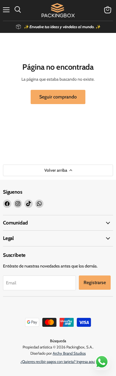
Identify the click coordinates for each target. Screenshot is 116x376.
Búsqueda (58, 340)
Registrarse (95, 282)
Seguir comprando (58, 97)
